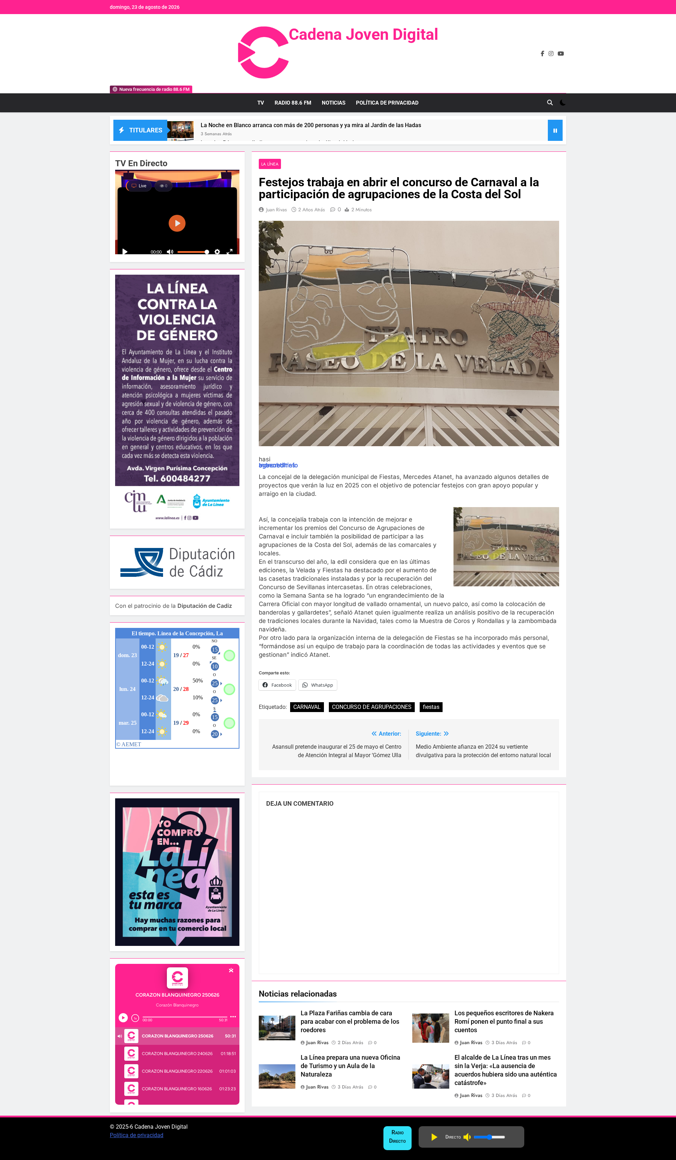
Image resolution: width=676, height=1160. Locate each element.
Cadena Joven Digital (363, 34)
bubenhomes (277, 465)
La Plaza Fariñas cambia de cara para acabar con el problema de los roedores (350, 1022)
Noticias (333, 103)
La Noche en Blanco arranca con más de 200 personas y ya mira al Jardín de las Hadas (311, 125)
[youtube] (561, 54)
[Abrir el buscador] (550, 102)
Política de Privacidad (387, 103)
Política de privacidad (136, 1135)
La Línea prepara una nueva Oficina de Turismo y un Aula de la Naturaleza (350, 1066)
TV (260, 103)
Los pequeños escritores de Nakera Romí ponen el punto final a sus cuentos (504, 1022)
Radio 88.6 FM (293, 103)
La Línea (269, 164)
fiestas (431, 707)
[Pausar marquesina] (555, 130)
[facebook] (542, 54)
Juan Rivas (276, 209)
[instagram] (551, 54)
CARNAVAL (307, 707)
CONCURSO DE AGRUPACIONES (372, 707)
